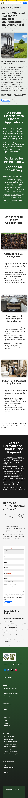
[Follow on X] (12, 670)
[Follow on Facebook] (8, 670)
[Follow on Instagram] (16, 670)
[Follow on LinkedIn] (5, 670)
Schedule (25, 2)
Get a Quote (6, 100)
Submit (8, 602)
